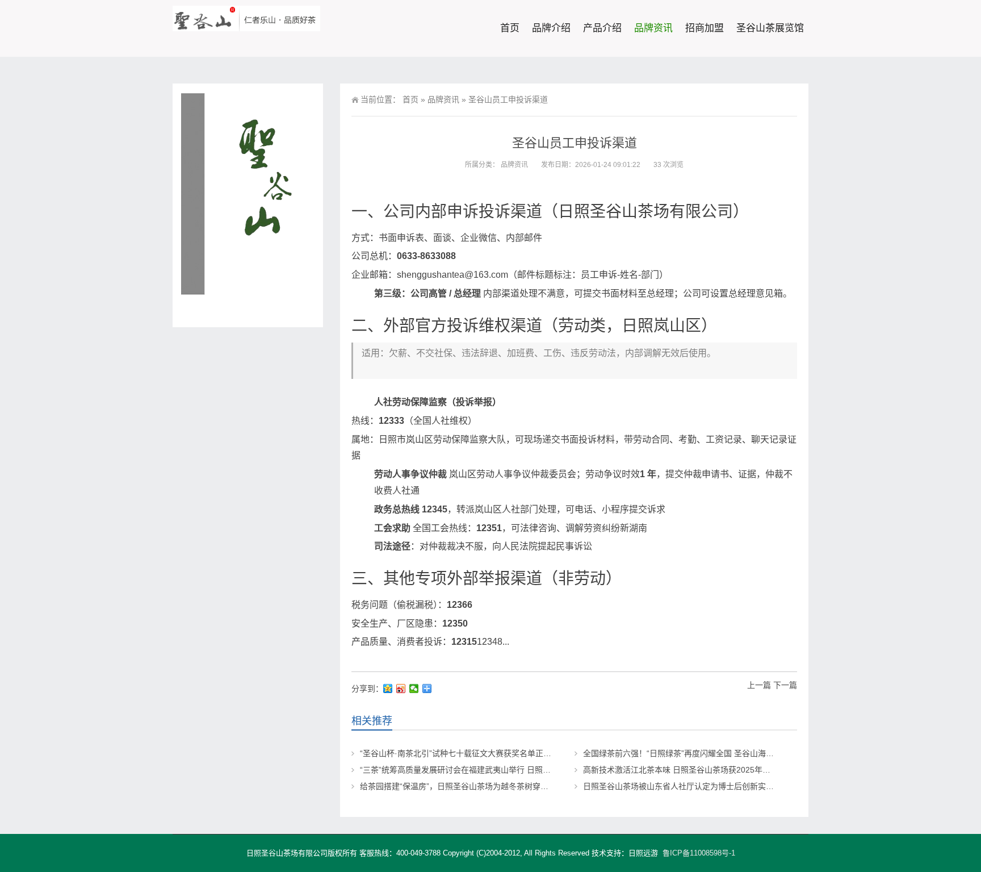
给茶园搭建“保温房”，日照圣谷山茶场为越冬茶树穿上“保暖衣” (469, 786)
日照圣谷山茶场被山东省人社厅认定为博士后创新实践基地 (686, 786)
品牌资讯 (653, 28)
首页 (509, 28)
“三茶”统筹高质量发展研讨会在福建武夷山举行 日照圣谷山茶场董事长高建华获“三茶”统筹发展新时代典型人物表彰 (561, 769)
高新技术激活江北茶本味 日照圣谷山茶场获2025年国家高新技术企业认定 (712, 769)
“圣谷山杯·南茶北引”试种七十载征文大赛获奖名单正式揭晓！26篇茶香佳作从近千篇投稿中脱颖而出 (535, 753)
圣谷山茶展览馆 (770, 28)
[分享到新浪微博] (401, 688)
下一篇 (785, 685)
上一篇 (759, 685)
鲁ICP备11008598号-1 (699, 853)
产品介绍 (602, 28)
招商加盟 (704, 28)
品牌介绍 (551, 28)
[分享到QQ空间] (388, 688)
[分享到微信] (414, 688)
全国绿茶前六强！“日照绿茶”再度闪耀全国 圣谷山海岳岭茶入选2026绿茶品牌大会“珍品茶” (742, 753)
